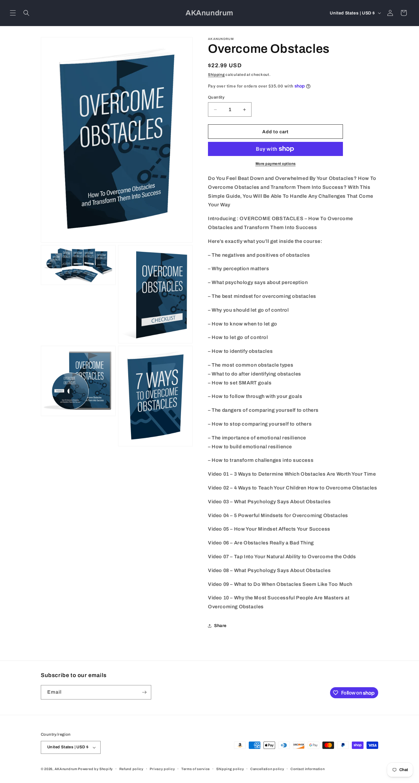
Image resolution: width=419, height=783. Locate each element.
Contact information (307, 769)
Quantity (216, 97)
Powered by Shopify (95, 769)
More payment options (276, 164)
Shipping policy (230, 769)
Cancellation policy (267, 769)
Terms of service (195, 769)
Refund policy (131, 769)
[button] (13, 13)
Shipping (216, 74)
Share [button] (220, 625)
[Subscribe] (144, 692)
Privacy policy (162, 769)
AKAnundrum (66, 769)
